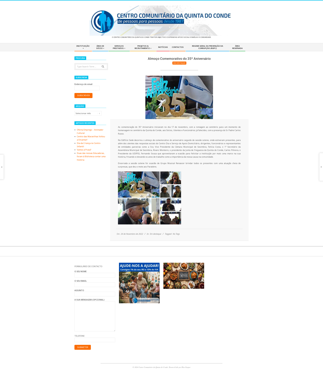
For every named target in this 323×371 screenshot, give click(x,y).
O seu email (80, 281)
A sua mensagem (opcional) (89, 299)
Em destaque (179, 63)
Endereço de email (83, 84)
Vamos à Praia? (84, 149)
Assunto (79, 290)
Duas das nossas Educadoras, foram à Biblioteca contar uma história (91, 156)
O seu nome (80, 271)
